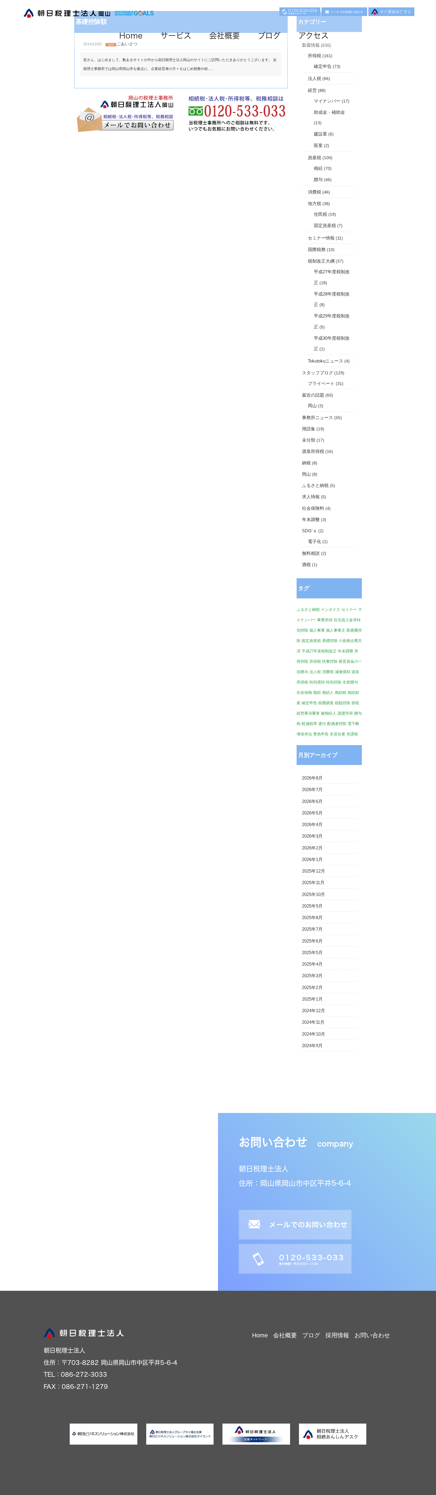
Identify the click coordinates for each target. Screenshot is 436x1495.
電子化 (314, 541)
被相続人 (328, 713)
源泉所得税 (313, 451)
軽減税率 (309, 723)
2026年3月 (312, 836)
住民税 (320, 214)
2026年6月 (312, 801)
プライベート (321, 383)
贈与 (318, 179)
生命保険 (304, 692)
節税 (355, 703)
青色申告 (321, 734)
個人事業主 (335, 630)
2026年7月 (312, 789)
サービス (175, 35)
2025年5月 (312, 952)
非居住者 (337, 734)
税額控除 (342, 703)
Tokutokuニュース (325, 361)
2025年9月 (312, 906)
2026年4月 (312, 824)
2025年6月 (312, 941)
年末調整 (311, 519)
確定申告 (323, 66)
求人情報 (311, 496)
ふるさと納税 (315, 485)
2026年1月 (312, 859)
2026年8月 (312, 778)
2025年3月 (312, 975)
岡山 (312, 405)
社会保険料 (313, 508)
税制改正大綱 (321, 261)
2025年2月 (312, 987)
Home (131, 35)
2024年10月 (313, 1034)
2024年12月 (313, 1010)
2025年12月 (313, 871)
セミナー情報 (321, 238)
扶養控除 (330, 661)
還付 (322, 723)
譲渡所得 (345, 713)
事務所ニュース (317, 417)
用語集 (308, 429)
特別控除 (333, 682)
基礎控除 (330, 640)
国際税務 (317, 249)
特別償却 (317, 682)
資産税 (314, 157)
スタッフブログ (317, 372)
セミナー (349, 609)
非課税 (352, 734)
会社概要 (224, 35)
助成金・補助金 (329, 112)
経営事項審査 (308, 713)
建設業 (320, 134)
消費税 (314, 192)
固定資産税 (325, 225)
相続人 (328, 692)
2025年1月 (312, 999)
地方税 (314, 203)
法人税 (314, 78)
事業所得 (324, 620)
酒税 (306, 564)
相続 (318, 168)
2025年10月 (313, 894)
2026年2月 (312, 848)
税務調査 (326, 703)
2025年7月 (312, 929)
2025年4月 (312, 964)
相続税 (340, 692)
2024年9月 (312, 1045)
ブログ (269, 35)
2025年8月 (312, 917)
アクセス (313, 35)
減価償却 (342, 672)
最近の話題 (313, 395)
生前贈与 (350, 682)
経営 (312, 90)
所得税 (314, 55)
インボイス (330, 609)
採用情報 (337, 1335)
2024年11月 (313, 1022)
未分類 (308, 440)
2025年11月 (313, 882)
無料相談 (311, 553)
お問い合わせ (372, 1335)
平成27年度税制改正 (319, 651)
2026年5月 (312, 813)
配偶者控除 (336, 723)
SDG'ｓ (309, 530)
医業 (318, 145)
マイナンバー (327, 101)
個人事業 (317, 630)
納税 (306, 463)
